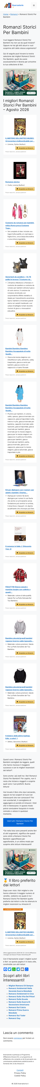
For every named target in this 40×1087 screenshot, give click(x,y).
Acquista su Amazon (26, 148)
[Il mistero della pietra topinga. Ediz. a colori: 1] (20, 724)
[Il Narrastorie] (14, 5)
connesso (18, 1038)
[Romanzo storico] (20, 170)
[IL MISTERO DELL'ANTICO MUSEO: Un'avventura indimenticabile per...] (20, 126)
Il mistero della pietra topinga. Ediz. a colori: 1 (17, 737)
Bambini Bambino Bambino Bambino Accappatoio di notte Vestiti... (18, 351)
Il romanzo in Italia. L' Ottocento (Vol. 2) (18, 547)
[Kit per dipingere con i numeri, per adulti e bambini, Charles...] (20, 478)
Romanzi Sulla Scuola (18, 999)
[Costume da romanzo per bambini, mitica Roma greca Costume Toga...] (20, 211)
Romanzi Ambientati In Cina (21, 994)
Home (5, 14)
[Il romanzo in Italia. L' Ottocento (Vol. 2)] (20, 534)
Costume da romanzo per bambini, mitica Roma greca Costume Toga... (19, 225)
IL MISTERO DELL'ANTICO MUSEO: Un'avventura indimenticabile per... (19, 139)
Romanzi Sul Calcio (17, 1007)
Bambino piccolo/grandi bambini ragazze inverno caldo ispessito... (19, 639)
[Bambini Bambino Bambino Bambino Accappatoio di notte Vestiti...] (20, 337)
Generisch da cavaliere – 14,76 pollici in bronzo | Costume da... (18, 278)
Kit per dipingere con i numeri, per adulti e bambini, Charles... (19, 491)
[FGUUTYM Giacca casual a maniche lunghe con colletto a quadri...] (20, 575)
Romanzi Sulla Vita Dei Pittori (22, 996)
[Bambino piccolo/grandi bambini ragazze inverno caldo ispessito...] (20, 626)
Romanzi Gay (14, 1018)
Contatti (20, 1070)
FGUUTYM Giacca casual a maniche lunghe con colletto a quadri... (17, 589)
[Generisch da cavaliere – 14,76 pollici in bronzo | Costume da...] (20, 265)
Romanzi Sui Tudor (17, 1015)
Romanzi (14, 14)
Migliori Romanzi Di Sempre (21, 986)
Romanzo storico (12, 182)
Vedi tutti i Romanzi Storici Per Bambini (20, 822)
